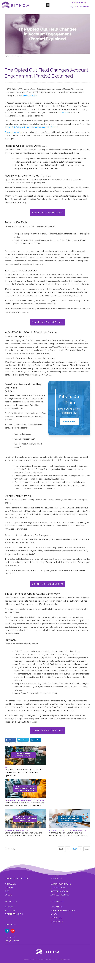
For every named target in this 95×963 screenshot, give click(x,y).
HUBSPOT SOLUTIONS (59, 891)
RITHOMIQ (9, 907)
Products (11, 901)
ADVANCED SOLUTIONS (60, 895)
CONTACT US (10, 938)
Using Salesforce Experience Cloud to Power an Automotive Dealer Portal (25, 824)
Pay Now (74, 7)
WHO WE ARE (10, 884)
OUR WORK (9, 888)
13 (76, 849)
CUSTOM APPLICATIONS (14, 914)
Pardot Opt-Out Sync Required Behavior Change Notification (31, 127)
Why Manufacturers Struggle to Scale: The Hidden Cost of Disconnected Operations (25, 762)
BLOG (7, 891)
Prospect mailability (13, 132)
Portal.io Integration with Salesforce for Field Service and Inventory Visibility (25, 794)
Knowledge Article (29, 95)
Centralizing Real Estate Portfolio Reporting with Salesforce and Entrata (69, 824)
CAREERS (8, 895)
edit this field (63, 113)
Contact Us (84, 7)
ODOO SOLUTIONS (58, 888)
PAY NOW (54, 914)
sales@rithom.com (12, 941)
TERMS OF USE (56, 918)
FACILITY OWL (10, 910)
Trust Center (56, 907)
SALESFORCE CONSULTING (61, 884)
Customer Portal (79, 2)
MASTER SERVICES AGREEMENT (63, 910)
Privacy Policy (57, 921)
